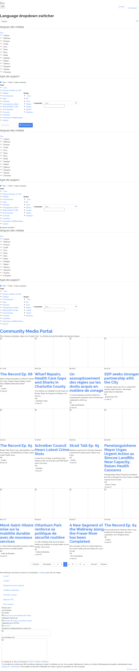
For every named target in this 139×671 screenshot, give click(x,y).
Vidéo (10, 82)
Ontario (28, 106)
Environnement (8, 96)
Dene (6, 49)
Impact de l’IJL (8, 599)
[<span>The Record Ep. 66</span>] (17, 352)
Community (37, 103)
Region (26, 93)
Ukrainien (7, 72)
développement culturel (10, 104)
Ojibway (7, 63)
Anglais (6, 35)
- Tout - (4, 82)
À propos (6, 580)
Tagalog (7, 69)
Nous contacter (8, 604)
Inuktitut (7, 58)
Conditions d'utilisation (11, 590)
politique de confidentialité (11, 666)
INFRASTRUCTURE (10, 106)
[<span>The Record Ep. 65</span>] (17, 424)
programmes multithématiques (13, 117)
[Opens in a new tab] (69, 615)
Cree (5, 46)
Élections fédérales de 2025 (12, 90)
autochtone (6, 115)
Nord (28, 101)
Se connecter (132, 8)
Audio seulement (20, 82)
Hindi (6, 55)
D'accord (132, 669)
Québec (28, 109)
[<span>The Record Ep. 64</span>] (121, 503)
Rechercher (26, 125)
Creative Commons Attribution (38, 661)
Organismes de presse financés (13, 585)
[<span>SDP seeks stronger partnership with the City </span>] (121, 352)
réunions (5, 120)
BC (27, 98)
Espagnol (7, 66)
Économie (6, 112)
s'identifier (42, 572)
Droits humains (8, 109)
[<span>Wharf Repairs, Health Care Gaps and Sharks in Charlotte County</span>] (52, 352)
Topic (2, 85)
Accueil (121, 6)
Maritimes (29, 112)
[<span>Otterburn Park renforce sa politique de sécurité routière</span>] (52, 503)
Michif (6, 61)
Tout (1, 32)
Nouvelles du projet (10, 595)
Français (7, 41)
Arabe (6, 44)
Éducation (6, 101)
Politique (6, 93)
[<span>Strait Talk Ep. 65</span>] (87, 424)
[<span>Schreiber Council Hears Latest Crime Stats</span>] (52, 424)
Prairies (28, 104)
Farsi (5, 52)
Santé (4, 98)
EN (2, 6)
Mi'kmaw (7, 38)
